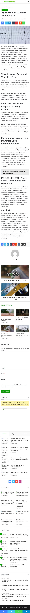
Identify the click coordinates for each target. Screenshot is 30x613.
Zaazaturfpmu (9, 6)
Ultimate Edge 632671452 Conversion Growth (22, 521)
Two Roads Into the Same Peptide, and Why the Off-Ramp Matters (19, 440)
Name (3, 368)
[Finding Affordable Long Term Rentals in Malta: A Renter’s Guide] (5, 537)
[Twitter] (5, 244)
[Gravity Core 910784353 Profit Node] (22, 312)
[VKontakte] (19, 244)
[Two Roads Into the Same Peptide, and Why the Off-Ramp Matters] (6, 442)
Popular (14, 434)
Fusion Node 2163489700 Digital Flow (6, 335)
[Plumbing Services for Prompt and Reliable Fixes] (5, 544)
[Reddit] (16, 244)
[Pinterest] (13, 244)
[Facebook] (2, 244)
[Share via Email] (22, 244)
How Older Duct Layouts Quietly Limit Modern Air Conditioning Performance (19, 449)
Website (3, 379)
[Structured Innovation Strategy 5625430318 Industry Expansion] (6, 460)
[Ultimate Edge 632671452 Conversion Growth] (6, 467)
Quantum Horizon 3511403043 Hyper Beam (22, 334)
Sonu (15, 259)
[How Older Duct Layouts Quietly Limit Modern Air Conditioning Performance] (6, 451)
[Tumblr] (11, 244)
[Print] (24, 244)
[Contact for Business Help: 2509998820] (5, 567)
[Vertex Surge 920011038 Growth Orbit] (6, 474)
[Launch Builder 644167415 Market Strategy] (7, 312)
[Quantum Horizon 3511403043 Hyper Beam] (22, 328)
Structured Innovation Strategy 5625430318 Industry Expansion (7, 521)
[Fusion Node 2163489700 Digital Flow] (7, 328)
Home (3, 6)
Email (3, 373)
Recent (4, 434)
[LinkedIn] (8, 244)
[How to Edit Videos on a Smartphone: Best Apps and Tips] (5, 552)
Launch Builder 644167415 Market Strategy (6, 319)
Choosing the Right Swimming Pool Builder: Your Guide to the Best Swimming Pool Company (18, 559)
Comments (24, 434)
